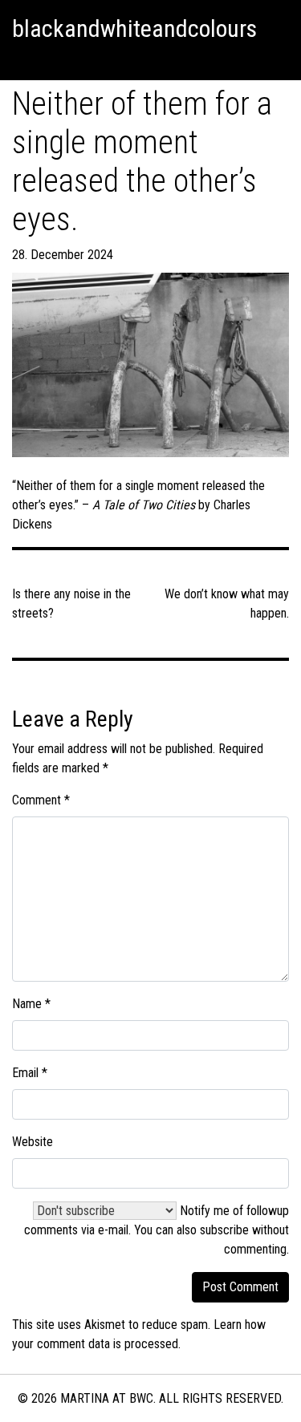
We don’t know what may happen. (227, 603)
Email (29, 1072)
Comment (41, 800)
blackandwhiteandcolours (134, 28)
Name (31, 1003)
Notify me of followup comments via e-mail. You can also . (156, 1230)
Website (32, 1141)
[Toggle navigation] (19, 60)
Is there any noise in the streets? (71, 603)
